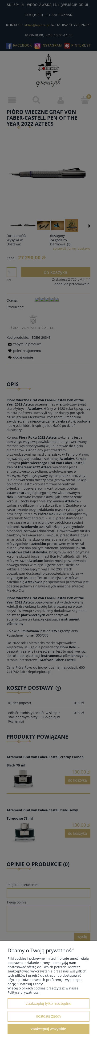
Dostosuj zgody (48, 1016)
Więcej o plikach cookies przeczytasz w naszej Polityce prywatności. (43, 990)
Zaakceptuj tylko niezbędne (48, 1003)
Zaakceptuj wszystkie (48, 1029)
